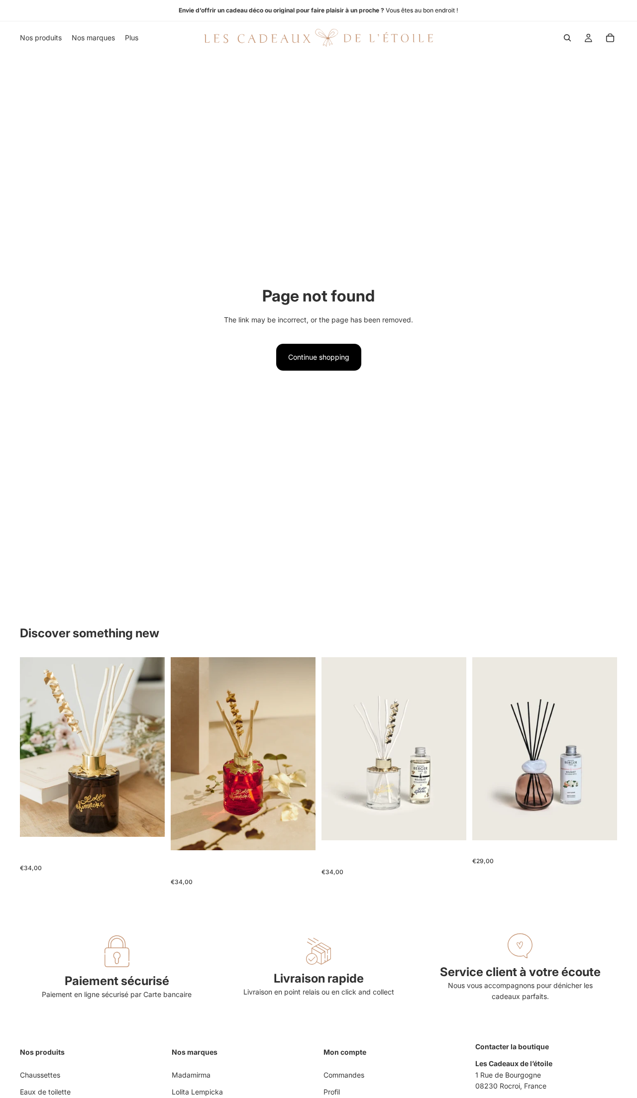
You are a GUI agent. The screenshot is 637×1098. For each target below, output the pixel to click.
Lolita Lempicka (197, 1092)
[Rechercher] (567, 38)
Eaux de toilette (45, 1092)
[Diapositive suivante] (150, 747)
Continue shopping (318, 357)
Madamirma (191, 1075)
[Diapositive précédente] (35, 747)
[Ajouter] (149, 821)
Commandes (343, 1075)
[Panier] (610, 38)
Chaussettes (40, 1075)
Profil (331, 1092)
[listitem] (131, 38)
